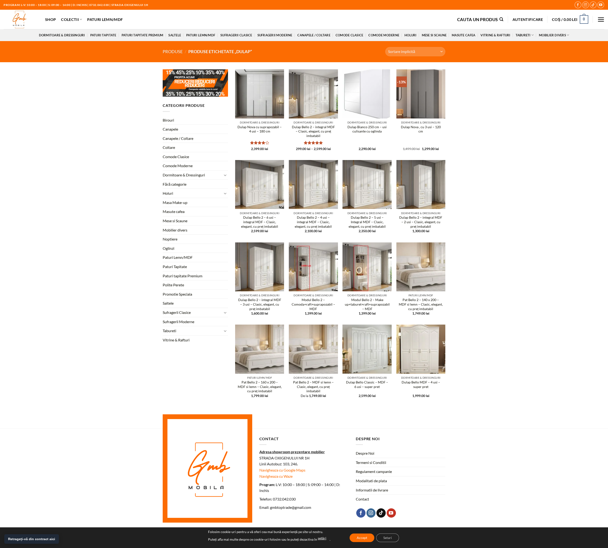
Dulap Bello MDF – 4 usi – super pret (421, 384)
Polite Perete (173, 285)
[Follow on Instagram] (585, 4)
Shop (50, 19)
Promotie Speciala (177, 294)
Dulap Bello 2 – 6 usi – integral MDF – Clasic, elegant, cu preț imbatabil (259, 221)
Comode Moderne (383, 35)
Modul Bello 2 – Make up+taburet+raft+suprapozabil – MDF (367, 304)
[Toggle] (225, 175)
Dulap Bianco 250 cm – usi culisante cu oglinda (367, 129)
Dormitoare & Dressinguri (62, 35)
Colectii (70, 19)
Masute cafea (463, 35)
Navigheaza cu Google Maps (282, 470)
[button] (480, 19)
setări (322, 538)
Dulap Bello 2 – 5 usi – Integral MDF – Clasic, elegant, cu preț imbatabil (367, 221)
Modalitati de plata (371, 480)
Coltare (169, 147)
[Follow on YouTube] (600, 4)
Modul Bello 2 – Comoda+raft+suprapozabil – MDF (313, 304)
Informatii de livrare (372, 490)
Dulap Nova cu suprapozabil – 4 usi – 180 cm (260, 129)
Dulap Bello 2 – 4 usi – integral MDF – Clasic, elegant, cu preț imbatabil (313, 221)
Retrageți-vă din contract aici (31, 539)
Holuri (410, 35)
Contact (362, 499)
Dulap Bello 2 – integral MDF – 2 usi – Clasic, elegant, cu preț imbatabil (420, 221)
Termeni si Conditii (371, 462)
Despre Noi (365, 453)
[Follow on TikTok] (593, 4)
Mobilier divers (552, 35)
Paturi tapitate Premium (142, 35)
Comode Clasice (349, 35)
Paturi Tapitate (103, 35)
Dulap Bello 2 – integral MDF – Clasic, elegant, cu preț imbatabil (313, 131)
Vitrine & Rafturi (495, 35)
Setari (387, 538)
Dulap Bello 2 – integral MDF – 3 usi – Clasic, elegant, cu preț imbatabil (259, 304)
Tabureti (523, 35)
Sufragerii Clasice (236, 35)
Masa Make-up (175, 202)
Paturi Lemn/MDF (105, 19)
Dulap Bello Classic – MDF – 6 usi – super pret (367, 384)
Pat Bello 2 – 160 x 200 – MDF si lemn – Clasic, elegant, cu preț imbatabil (260, 386)
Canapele (170, 129)
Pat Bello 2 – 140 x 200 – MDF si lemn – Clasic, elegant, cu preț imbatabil (421, 304)
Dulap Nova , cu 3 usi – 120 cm (421, 129)
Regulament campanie (374, 471)
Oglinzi (168, 248)
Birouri (168, 120)
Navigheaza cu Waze (276, 476)
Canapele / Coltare (313, 35)
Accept (362, 538)
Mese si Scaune (434, 35)
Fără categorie (174, 184)
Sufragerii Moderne (274, 35)
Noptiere (170, 239)
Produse (173, 51)
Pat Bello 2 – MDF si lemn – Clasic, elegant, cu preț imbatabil (313, 386)
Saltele (174, 35)
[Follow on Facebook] (578, 4)
